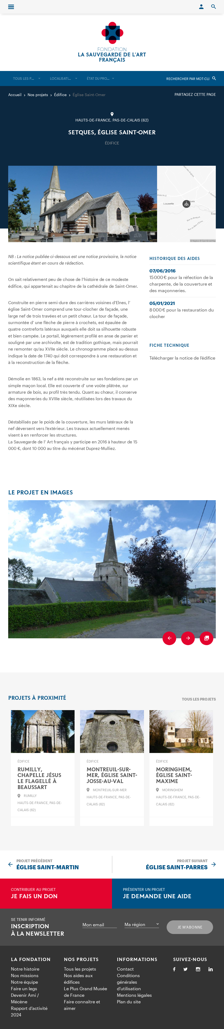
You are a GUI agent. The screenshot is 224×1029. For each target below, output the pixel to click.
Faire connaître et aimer (82, 1005)
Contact (125, 968)
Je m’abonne (190, 927)
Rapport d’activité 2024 (29, 1011)
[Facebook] (174, 970)
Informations (137, 959)
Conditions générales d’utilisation (129, 982)
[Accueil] (112, 42)
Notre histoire (25, 968)
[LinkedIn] (210, 970)
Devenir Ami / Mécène (25, 998)
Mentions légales (134, 995)
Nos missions (25, 975)
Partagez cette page (195, 94)
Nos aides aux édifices (78, 978)
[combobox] (26, 78)
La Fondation (31, 959)
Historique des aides (174, 259)
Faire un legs (24, 988)
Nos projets (81, 959)
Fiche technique (169, 345)
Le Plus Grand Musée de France (85, 992)
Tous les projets (199, 699)
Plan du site (129, 1001)
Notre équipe (24, 981)
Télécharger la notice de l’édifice (182, 357)
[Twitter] (185, 970)
